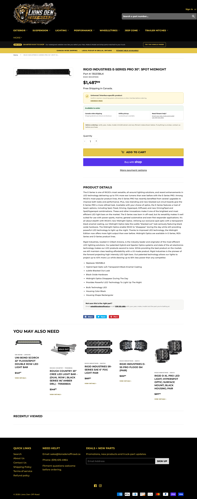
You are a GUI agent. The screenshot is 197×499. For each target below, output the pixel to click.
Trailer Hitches (156, 30)
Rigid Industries (90, 77)
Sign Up (162, 461)
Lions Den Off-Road (30, 494)
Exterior (19, 30)
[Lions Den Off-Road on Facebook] (95, 486)
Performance (83, 30)
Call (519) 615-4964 (158, 117)
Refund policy (21, 475)
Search (17, 454)
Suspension (41, 30)
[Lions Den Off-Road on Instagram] (100, 486)
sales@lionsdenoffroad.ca (100, 306)
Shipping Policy (22, 467)
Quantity (87, 136)
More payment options (133, 170)
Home (15, 55)
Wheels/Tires (109, 30)
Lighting (61, 30)
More (16, 37)
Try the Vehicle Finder (154, 44)
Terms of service (22, 471)
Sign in (189, 9)
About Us (18, 458)
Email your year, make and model (163, 116)
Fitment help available (127, 50)
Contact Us (19, 462)
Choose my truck (97, 100)
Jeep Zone (131, 30)
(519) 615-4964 (120, 306)
